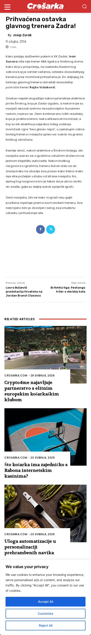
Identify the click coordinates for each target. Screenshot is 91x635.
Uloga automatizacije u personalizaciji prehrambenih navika (30, 547)
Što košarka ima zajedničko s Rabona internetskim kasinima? (36, 470)
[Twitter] (50, 229)
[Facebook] (40, 229)
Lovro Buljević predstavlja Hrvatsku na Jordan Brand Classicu (24, 291)
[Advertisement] (45, 252)
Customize (45, 613)
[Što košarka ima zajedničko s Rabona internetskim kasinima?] (45, 437)
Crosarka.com (15, 375)
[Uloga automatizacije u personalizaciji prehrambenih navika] (45, 513)
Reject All (45, 625)
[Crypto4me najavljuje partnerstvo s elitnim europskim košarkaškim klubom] (45, 354)
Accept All (45, 601)
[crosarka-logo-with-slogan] (45, 6)
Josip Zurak (22, 35)
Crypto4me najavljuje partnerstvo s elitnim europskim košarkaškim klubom (31, 391)
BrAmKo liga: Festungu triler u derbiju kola (68, 289)
